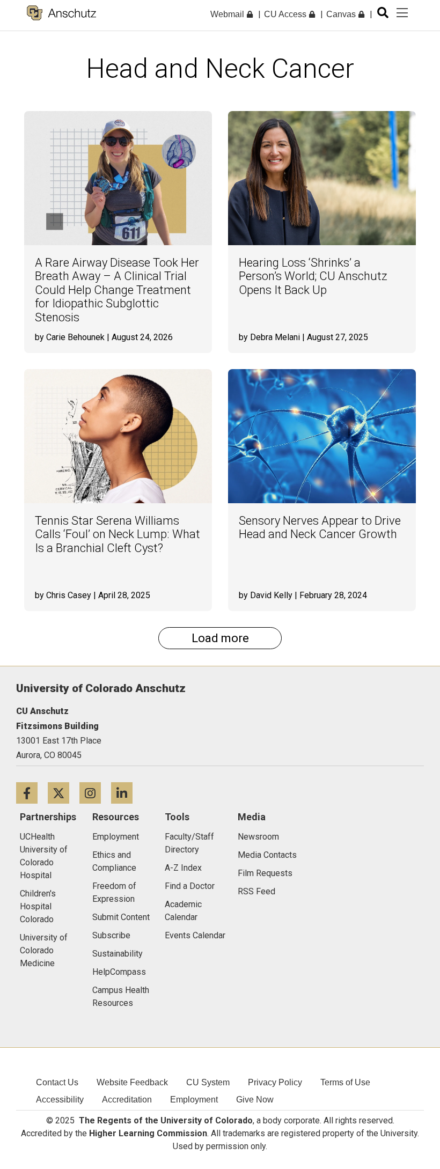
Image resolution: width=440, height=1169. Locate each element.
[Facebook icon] (32, 792)
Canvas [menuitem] (342, 14)
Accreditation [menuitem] (127, 1099)
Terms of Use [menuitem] (345, 1082)
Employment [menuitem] (194, 1099)
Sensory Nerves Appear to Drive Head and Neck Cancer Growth (320, 527)
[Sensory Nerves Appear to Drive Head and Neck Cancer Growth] (322, 436)
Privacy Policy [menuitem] (275, 1082)
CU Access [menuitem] (286, 14)
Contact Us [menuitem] (57, 1082)
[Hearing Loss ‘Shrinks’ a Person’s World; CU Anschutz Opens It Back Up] (322, 178)
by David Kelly (265, 595)
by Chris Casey (63, 595)
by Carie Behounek (70, 337)
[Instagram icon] (95, 792)
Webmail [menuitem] (228, 14)
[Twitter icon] (63, 792)
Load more (220, 638)
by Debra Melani (269, 337)
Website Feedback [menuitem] (132, 1082)
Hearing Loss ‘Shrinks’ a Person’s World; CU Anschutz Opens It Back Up (313, 276)
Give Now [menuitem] (255, 1099)
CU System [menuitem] (208, 1082)
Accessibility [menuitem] (60, 1099)
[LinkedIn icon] (126, 792)
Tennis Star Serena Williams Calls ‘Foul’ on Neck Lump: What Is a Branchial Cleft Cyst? (117, 534)
